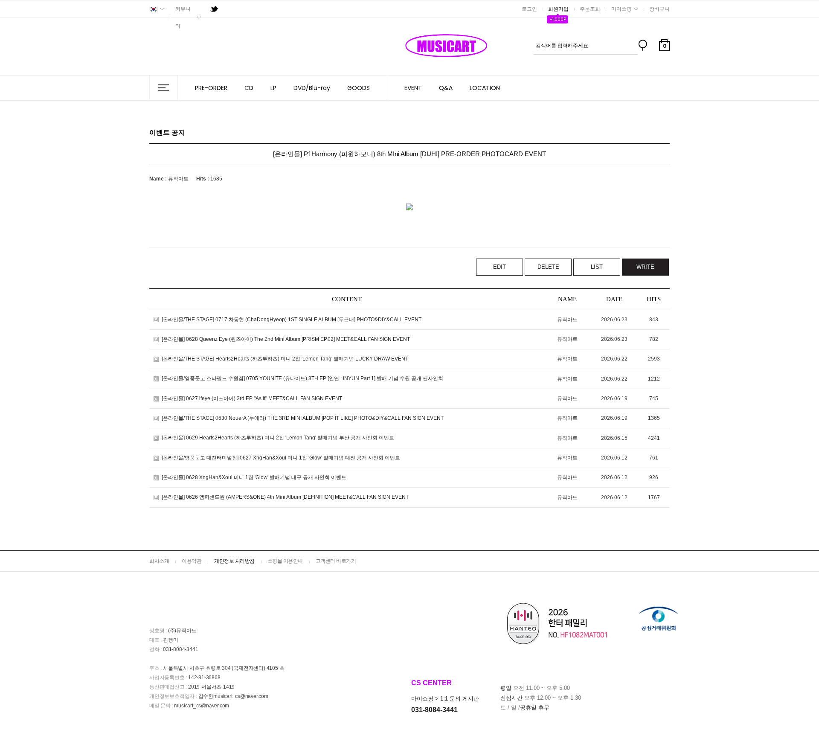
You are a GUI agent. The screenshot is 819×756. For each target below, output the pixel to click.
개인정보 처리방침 (234, 561)
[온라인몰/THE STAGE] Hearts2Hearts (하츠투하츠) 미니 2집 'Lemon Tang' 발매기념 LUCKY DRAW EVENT (285, 359)
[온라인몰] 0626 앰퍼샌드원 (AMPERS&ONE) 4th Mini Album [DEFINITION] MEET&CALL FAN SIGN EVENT (285, 497)
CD (248, 88)
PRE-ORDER (211, 88)
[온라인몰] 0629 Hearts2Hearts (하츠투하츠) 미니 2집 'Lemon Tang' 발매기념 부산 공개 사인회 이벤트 (278, 438)
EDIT (499, 267)
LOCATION (485, 88)
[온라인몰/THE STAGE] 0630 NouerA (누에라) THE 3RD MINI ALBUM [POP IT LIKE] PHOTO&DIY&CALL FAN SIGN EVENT (303, 418)
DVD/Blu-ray (311, 88)
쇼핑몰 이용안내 (285, 561)
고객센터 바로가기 (336, 561)
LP (273, 88)
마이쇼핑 (621, 9)
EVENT (413, 88)
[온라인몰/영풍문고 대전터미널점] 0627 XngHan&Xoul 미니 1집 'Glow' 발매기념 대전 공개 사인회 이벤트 (281, 458)
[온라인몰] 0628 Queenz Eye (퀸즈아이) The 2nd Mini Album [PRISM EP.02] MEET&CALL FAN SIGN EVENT (286, 339)
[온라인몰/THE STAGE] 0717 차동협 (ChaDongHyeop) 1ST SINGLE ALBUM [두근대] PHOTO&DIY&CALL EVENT (291, 320)
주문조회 (590, 9)
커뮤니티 (183, 17)
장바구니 (659, 9)
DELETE (548, 267)
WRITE (645, 267)
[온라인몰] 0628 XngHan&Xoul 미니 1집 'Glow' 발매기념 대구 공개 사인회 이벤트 (254, 477)
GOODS (358, 88)
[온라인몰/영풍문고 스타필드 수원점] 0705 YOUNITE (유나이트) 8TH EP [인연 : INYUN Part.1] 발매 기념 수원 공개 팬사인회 (302, 379)
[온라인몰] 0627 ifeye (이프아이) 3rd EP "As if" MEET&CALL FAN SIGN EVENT (252, 398)
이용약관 (191, 561)
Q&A (446, 88)
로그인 (529, 9)
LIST (597, 267)
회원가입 (558, 9)
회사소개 (159, 561)
